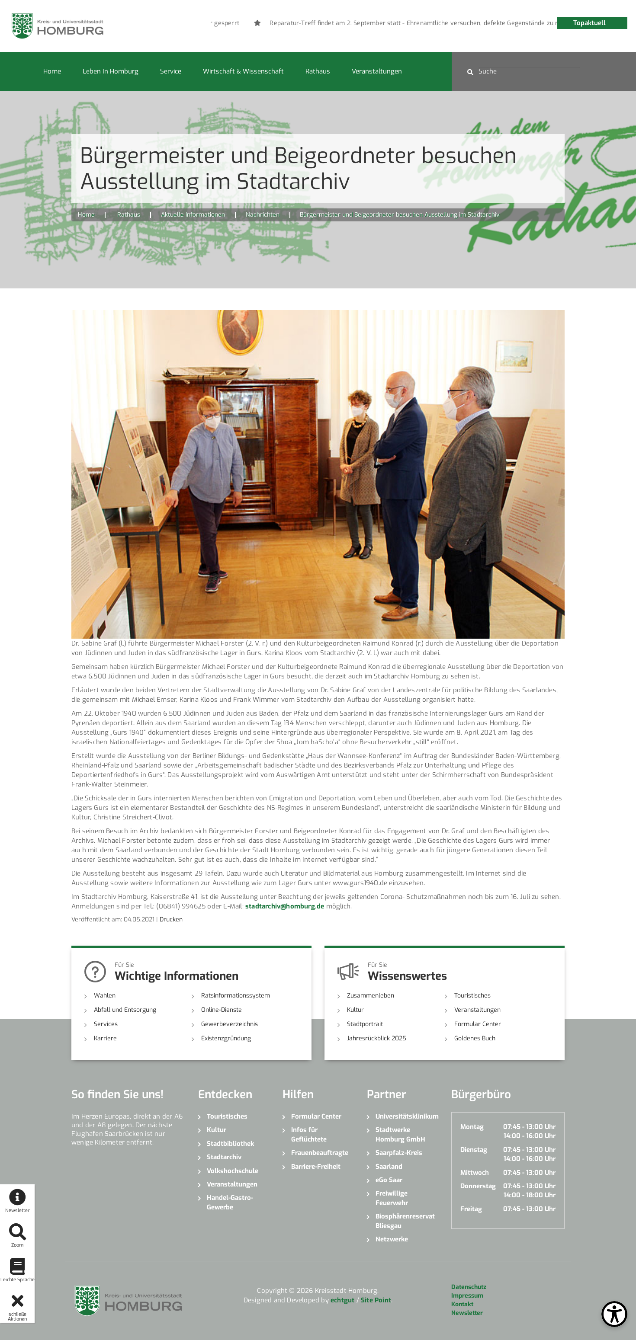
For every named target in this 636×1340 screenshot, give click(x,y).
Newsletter (467, 1313)
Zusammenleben (370, 995)
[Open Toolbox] (614, 1314)
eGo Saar (389, 1180)
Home (52, 71)
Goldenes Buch (474, 1038)
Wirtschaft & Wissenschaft (243, 71)
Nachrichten (262, 215)
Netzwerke (392, 1239)
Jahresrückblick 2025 (376, 1038)
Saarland (389, 1166)
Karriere (105, 1038)
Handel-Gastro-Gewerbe (230, 1202)
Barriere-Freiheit (315, 1166)
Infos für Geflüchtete (309, 1134)
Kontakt (462, 1304)
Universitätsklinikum (407, 1116)
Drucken (171, 919)
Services (106, 1024)
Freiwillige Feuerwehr (392, 1198)
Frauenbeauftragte (319, 1152)
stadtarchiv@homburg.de (284, 906)
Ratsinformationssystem (235, 995)
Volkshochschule (232, 1171)
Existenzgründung (226, 1038)
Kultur (355, 1010)
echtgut (342, 1300)
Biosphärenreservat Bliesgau (405, 1221)
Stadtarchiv (224, 1157)
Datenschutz (468, 1287)
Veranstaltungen (377, 71)
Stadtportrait (365, 1024)
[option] (409, 23)
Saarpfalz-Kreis (399, 1152)
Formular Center (477, 1024)
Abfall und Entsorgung (125, 1010)
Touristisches (472, 995)
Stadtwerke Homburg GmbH (400, 1134)
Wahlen (105, 995)
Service (170, 71)
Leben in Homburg (110, 71)
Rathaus (317, 71)
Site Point (376, 1300)
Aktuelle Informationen (193, 215)
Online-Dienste (221, 1010)
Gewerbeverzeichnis (229, 1024)
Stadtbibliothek (230, 1143)
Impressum (467, 1296)
